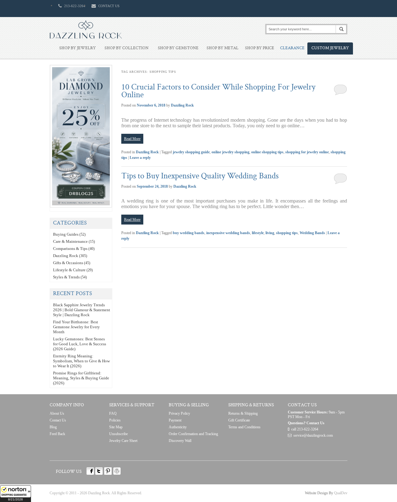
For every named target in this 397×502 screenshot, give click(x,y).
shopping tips (287, 233)
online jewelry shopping (230, 152)
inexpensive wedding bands (228, 233)
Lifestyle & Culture (69, 270)
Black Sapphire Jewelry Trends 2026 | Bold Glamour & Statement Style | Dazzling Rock (81, 310)
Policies (115, 420)
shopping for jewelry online (307, 152)
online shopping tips (267, 152)
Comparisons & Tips (70, 248)
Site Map (116, 427)
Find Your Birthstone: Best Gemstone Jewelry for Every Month (76, 327)
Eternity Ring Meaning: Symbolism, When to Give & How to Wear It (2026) (81, 361)
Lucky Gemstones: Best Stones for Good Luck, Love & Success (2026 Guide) (79, 344)
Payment (175, 420)
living (269, 233)
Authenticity (178, 427)
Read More (132, 139)
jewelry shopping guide (191, 152)
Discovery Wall (180, 441)
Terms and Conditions (244, 427)
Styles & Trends (66, 277)
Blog (53, 427)
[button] (15, 493)
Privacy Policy (179, 413)
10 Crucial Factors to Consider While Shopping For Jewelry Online (218, 91)
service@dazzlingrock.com (313, 435)
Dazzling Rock (182, 105)
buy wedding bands (188, 233)
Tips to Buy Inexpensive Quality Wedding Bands (200, 176)
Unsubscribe (118, 434)
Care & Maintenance (70, 241)
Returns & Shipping (243, 413)
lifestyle (258, 233)
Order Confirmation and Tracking (193, 434)
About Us (57, 413)
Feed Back (57, 434)
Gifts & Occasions (68, 262)
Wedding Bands (312, 233)
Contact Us (58, 420)
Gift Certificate (239, 420)
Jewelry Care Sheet (123, 441)
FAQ (113, 413)
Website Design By (319, 493)
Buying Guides (65, 234)
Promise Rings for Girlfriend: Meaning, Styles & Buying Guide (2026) (81, 378)
